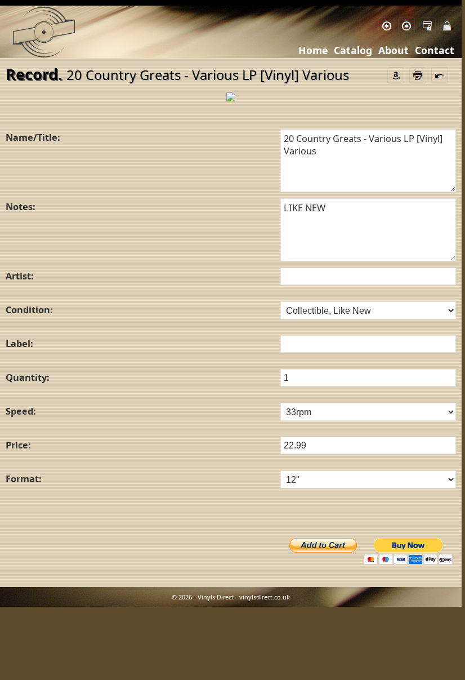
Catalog (353, 50)
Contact (434, 50)
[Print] (418, 74)
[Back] (387, 26)
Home (313, 50)
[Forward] (406, 26)
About (393, 50)
